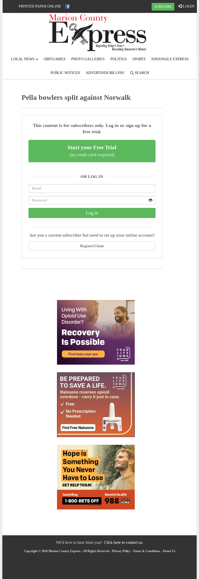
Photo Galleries (88, 59)
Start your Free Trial (92, 150)
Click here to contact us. (123, 542)
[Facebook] (67, 6)
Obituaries (55, 59)
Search (141, 73)
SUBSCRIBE (163, 7)
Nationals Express (170, 59)
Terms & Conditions (146, 551)
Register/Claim (92, 246)
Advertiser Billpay (105, 73)
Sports (139, 59)
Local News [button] (23, 59)
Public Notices (65, 73)
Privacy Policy (121, 551)
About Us (168, 551)
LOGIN (188, 6)
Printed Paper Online (40, 6)
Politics (118, 59)
